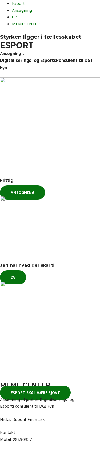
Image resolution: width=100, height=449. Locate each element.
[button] (22, 192)
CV (14, 16)
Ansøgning (22, 10)
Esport (18, 3)
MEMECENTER (26, 23)
